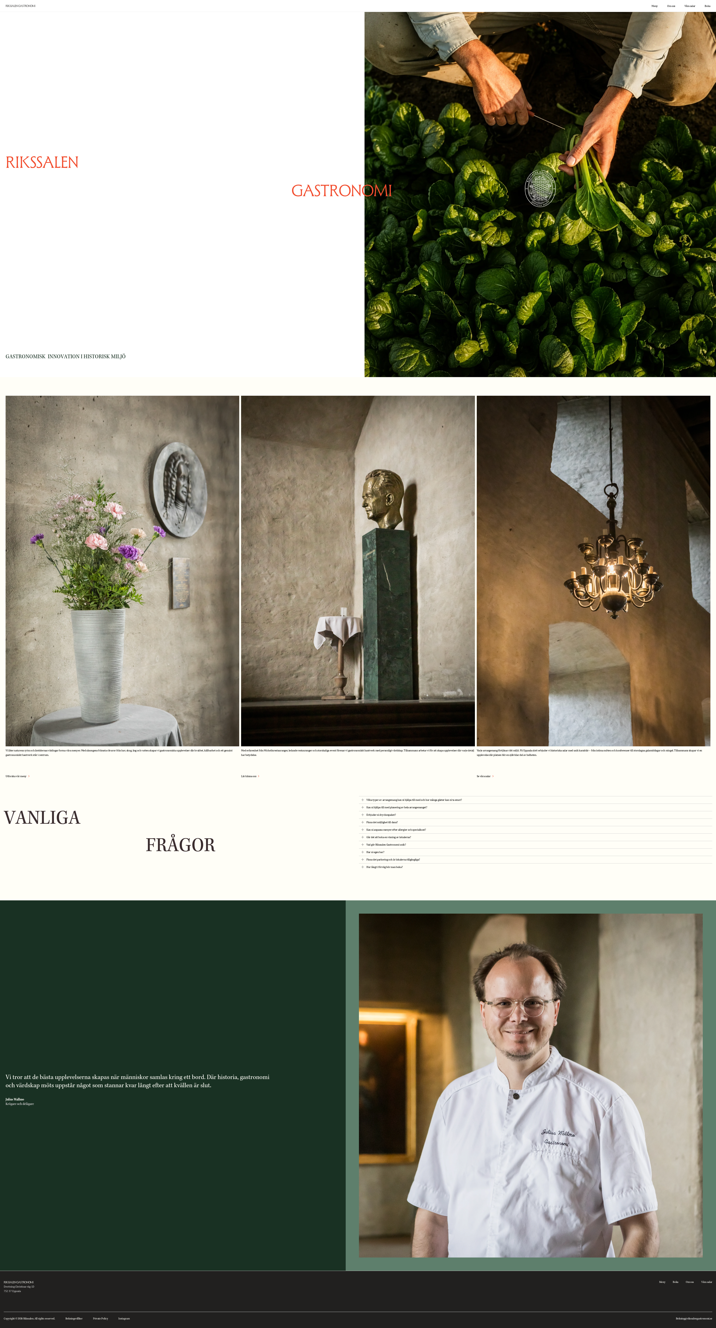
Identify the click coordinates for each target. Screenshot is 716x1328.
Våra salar (689, 5)
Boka (707, 5)
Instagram (124, 1318)
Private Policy (100, 1318)
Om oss (671, 5)
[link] (17, 776)
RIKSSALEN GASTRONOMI (20, 6)
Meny (654, 5)
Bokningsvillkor (74, 1318)
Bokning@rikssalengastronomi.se (694, 1318)
